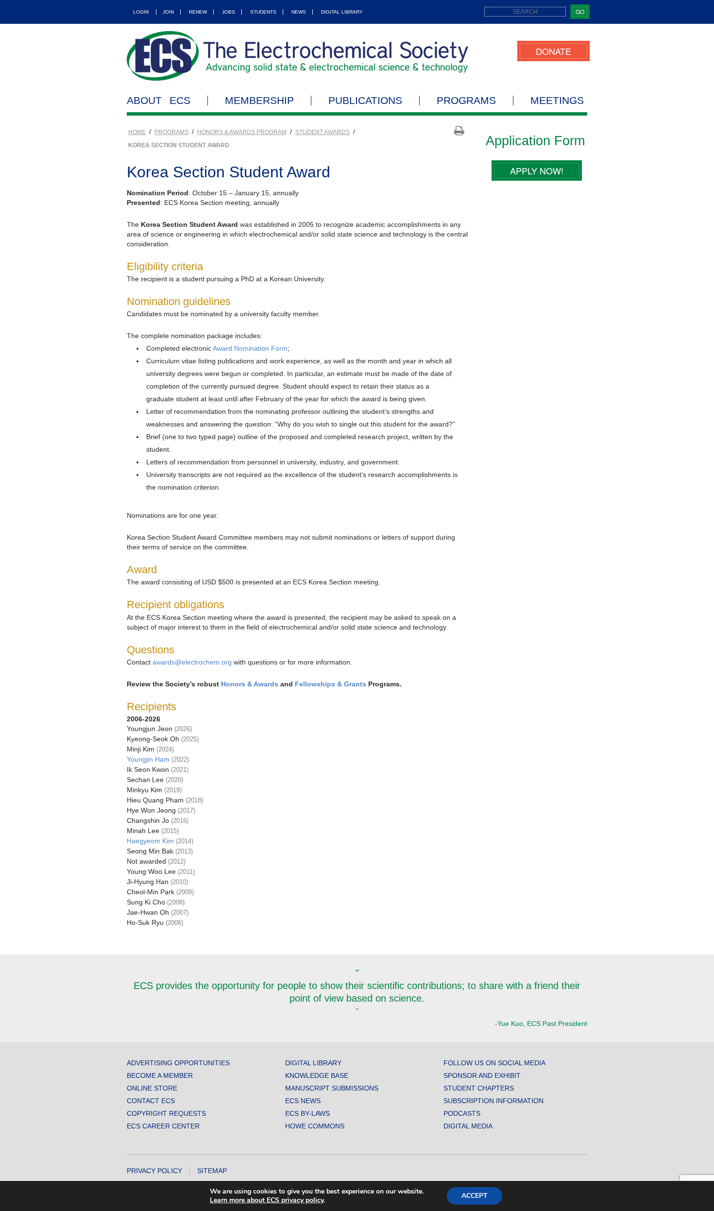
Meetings (557, 100)
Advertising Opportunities (178, 1063)
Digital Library (342, 12)
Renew (198, 12)
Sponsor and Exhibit (482, 1075)
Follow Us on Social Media (494, 1063)
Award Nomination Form (250, 348)
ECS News (303, 1101)
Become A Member (160, 1075)
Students (263, 12)
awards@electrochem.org (192, 662)
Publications (365, 100)
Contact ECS (151, 1101)
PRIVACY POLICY (154, 1171)
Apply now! (536, 170)
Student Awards (322, 132)
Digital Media (468, 1126)
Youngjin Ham (149, 759)
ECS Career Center (163, 1126)
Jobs (228, 12)
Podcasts (461, 1113)
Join (168, 12)
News (298, 12)
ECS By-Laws (307, 1113)
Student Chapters (478, 1088)
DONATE (553, 51)
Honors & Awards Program (242, 132)
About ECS (158, 100)
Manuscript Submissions (331, 1088)
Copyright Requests (166, 1113)
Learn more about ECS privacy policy (266, 1200)
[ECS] (298, 56)
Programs (466, 100)
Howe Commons (314, 1126)
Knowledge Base (316, 1075)
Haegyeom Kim (151, 841)
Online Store (152, 1088)
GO (580, 11)
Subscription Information (493, 1101)
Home (137, 132)
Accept (474, 1195)
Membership (259, 100)
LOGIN (141, 12)
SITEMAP (212, 1171)
